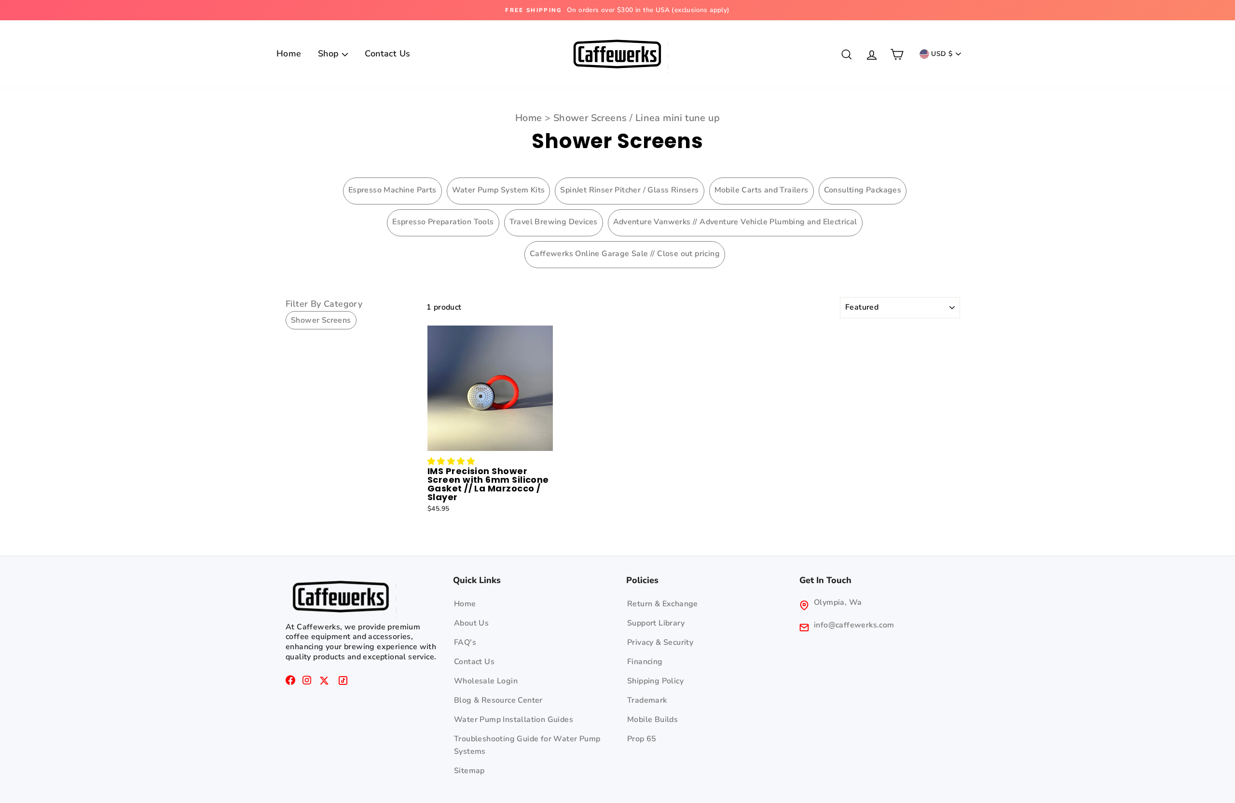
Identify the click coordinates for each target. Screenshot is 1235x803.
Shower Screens (590, 117)
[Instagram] (306, 682)
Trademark (647, 700)
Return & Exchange (662, 604)
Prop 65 (642, 739)
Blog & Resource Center (498, 700)
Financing (645, 661)
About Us (471, 623)
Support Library (656, 623)
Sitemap (469, 770)
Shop (330, 53)
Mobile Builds (652, 719)
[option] (513, 10)
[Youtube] (324, 682)
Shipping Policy (655, 681)
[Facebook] (290, 682)
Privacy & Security (660, 642)
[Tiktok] (343, 682)
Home (289, 53)
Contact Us (387, 53)
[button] (451, 461)
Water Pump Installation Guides (513, 719)
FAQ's (465, 642)
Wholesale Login (486, 681)
